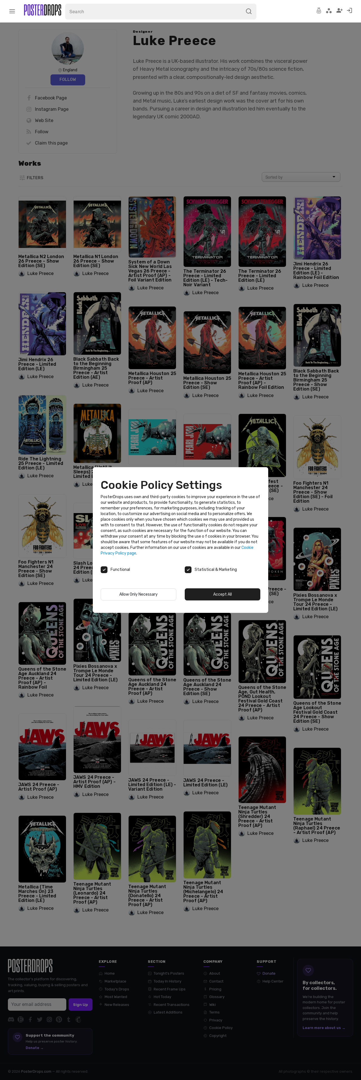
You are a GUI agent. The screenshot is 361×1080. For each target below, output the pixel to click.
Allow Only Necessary (138, 594)
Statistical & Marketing (216, 569)
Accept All (222, 594)
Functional (120, 569)
